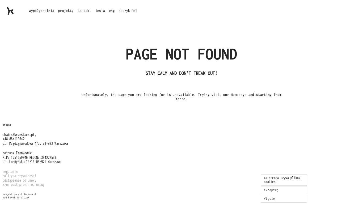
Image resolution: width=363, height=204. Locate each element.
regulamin (10, 171)
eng (112, 11)
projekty (66, 11)
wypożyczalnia (41, 11)
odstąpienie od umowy (19, 180)
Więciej (270, 198)
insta (100, 11)
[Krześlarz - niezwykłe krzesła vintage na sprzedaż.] (10, 11)
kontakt (84, 11)
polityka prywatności (19, 175)
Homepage (238, 94)
